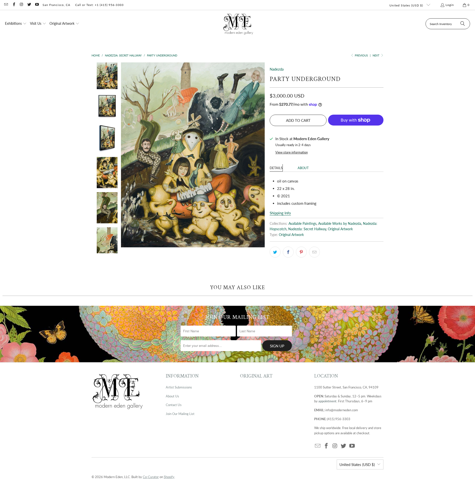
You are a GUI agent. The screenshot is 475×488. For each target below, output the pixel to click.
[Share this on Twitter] (275, 252)
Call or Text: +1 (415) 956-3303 (99, 5)
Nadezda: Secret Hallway (307, 229)
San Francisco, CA (56, 5)
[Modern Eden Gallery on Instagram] (21, 5)
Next (376, 55)
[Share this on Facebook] (288, 252)
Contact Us (174, 405)
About (303, 168)
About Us (172, 396)
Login (450, 5)
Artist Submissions (179, 387)
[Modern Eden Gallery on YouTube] (37, 5)
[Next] (261, 154)
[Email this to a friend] (314, 252)
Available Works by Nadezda (339, 224)
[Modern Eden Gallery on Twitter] (29, 5)
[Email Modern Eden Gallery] (6, 5)
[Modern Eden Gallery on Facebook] (13, 5)
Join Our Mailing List (180, 414)
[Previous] (125, 154)
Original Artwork (340, 229)
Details (276, 168)
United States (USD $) (406, 5)
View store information (291, 152)
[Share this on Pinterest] (301, 252)
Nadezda (277, 69)
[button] (16, 24)
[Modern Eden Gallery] (238, 24)
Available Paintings (302, 224)
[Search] (462, 23)
